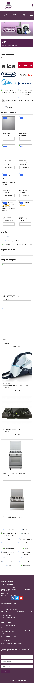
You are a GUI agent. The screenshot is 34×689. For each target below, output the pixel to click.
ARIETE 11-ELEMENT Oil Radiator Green (12, 341)
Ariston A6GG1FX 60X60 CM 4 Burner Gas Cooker (16, 473)
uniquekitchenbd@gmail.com (12, 587)
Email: (2, 587)
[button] (2, 29)
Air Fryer (21, 217)
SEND (5, 671)
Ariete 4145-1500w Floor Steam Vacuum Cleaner (16, 385)
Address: (3, 589)
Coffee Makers (22, 132)
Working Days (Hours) (7, 593)
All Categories (5, 17)
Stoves (4, 427)
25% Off (23, 205)
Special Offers (14, 17)
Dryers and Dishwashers (8, 132)
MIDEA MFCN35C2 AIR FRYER (26, 219)
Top (5, 118)
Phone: (3, 584)
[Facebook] (13, 598)
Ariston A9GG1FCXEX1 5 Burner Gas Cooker (14, 518)
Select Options (25, 139)
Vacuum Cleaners (7, 383)
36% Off (6, 205)
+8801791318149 (9, 584)
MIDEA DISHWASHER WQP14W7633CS (12, 133)
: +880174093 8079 (10, 625)
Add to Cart (8, 139)
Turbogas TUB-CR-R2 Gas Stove (11, 429)
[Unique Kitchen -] (8, 5)
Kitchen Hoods (23, 17)
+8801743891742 (9, 607)
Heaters (4, 339)
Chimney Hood (6, 217)
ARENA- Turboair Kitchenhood (11, 297)
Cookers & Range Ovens (8, 160)
